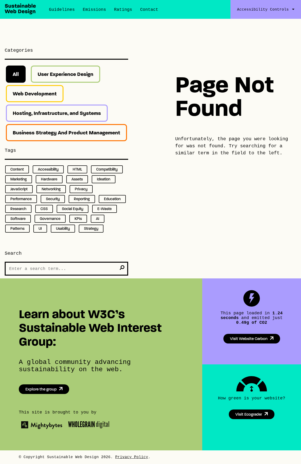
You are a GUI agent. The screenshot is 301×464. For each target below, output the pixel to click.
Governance (50, 218)
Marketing (18, 179)
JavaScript (19, 189)
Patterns (17, 228)
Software (18, 218)
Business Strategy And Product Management (66, 132)
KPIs (78, 218)
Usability (63, 228)
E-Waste (104, 209)
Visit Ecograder (248, 414)
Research (18, 209)
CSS (44, 209)
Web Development (35, 93)
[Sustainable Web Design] (20, 13)
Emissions (94, 9)
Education (112, 199)
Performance (21, 199)
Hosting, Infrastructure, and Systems (57, 113)
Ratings (123, 9)
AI (97, 218)
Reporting (82, 199)
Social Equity (72, 209)
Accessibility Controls (263, 10)
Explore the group (41, 389)
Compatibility (107, 169)
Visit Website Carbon (249, 338)
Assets (77, 179)
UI (40, 228)
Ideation (103, 179)
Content (17, 169)
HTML (77, 169)
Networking (51, 189)
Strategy (91, 228)
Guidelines (62, 9)
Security (53, 199)
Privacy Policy (131, 457)
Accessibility (48, 169)
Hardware (49, 179)
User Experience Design (65, 74)
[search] (122, 268)
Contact (149, 9)
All (16, 74)
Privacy (81, 189)
